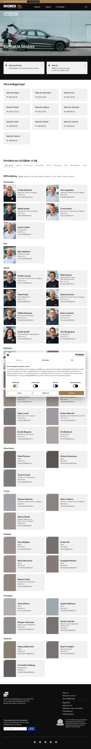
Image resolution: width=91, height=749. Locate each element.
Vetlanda (59, 176)
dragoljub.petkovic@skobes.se (68, 567)
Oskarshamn (47, 176)
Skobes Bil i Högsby (12, 93)
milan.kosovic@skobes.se (67, 283)
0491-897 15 (63, 461)
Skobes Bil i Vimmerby (71, 122)
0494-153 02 (21, 256)
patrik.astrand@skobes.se (25, 463)
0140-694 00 (13, 126)
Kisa (32, 176)
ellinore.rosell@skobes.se (25, 525)
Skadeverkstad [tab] (28, 165)
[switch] (35, 385)
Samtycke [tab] (19, 360)
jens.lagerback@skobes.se (67, 197)
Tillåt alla (71, 393)
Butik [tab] (66, 165)
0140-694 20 (21, 523)
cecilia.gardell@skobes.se (25, 338)
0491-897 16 (21, 461)
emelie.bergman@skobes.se (25, 438)
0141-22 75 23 (64, 299)
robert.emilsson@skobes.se (67, 301)
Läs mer (24, 1)
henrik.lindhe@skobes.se (24, 234)
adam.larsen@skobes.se (24, 420)
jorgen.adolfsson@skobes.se (68, 610)
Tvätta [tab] (84, 165)
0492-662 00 (70, 126)
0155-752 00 (42, 111)
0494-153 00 (70, 97)
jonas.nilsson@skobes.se (24, 610)
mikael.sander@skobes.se (25, 215)
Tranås (54, 176)
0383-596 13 (21, 565)
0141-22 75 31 (22, 299)
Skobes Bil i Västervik (13, 136)
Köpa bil (37, 7)
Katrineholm (26, 176)
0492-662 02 (21, 608)
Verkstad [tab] (18, 165)
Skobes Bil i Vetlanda (41, 122)
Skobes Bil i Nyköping (42, 107)
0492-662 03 (64, 608)
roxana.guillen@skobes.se (67, 401)
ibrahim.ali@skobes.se (66, 549)
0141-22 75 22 (22, 280)
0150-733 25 (64, 213)
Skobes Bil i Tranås (12, 122)
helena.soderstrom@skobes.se (26, 653)
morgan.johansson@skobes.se (26, 629)
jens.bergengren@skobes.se (68, 338)
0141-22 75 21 (64, 336)
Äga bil (48, 7)
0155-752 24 (21, 436)
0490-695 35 (64, 651)
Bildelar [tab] (49, 165)
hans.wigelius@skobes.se (25, 549)
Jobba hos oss (67, 705)
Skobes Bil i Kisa (69, 93)
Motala (36, 176)
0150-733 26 (21, 194)
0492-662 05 (21, 627)
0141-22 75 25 (64, 317)
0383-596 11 (21, 584)
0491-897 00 (70, 111)
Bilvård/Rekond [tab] (75, 165)
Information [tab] (45, 360)
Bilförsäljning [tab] (9, 165)
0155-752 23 (64, 399)
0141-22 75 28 (64, 281)
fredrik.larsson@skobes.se (25, 282)
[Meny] (86, 7)
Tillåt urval (45, 393)
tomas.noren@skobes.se (67, 215)
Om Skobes (60, 7)
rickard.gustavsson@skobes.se (68, 463)
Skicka (31, 728)
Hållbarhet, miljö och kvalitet (73, 708)
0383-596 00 (42, 126)
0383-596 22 (21, 547)
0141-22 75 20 (22, 317)
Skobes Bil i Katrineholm (43, 93)
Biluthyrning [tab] (58, 165)
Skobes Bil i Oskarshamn (71, 107)
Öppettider (66, 702)
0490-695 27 (21, 670)
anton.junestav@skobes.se (67, 320)
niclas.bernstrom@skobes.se (25, 567)
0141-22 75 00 (13, 111)
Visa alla (20, 176)
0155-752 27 (21, 399)
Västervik (71, 176)
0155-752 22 (64, 418)
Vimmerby (65, 176)
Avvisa (20, 393)
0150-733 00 (42, 97)
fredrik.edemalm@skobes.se (25, 197)
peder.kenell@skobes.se (24, 301)
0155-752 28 (21, 418)
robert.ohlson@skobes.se (25, 401)
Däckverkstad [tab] (40, 165)
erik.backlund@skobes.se (67, 438)
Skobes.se (7, 14)
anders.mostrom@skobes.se (68, 420)
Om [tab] (72, 360)
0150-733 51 (21, 213)
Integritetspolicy (68, 714)
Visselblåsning (68, 711)
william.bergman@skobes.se (25, 320)
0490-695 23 (21, 651)
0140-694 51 (21, 504)
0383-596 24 (64, 547)
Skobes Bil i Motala (12, 107)
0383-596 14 (64, 565)
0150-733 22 (64, 194)
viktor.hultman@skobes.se (67, 506)
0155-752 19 (64, 436)
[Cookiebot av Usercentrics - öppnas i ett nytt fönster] (76, 355)
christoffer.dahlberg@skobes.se (26, 672)
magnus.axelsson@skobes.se (25, 506)
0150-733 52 (21, 232)
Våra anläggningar (69, 698)
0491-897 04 (21, 479)
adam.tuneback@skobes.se (67, 653)
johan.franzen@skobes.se (25, 481)
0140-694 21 (64, 504)
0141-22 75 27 (22, 336)
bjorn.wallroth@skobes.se (25, 258)
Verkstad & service (69, 695)
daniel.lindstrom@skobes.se (68, 630)
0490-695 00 (13, 140)
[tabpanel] (45, 423)
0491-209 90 (13, 97)
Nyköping (41, 176)
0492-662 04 (64, 628)
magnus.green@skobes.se (25, 586)
